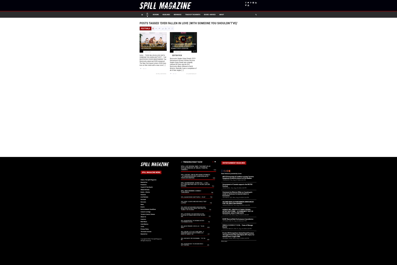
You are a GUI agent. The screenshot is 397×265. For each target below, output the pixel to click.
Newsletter (144, 182)
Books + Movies (210, 15)
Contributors (144, 224)
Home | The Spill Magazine (148, 180)
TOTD (142, 226)
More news (224, 241)
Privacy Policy (145, 229)
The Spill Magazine (156, 239)
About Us (143, 217)
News (142, 204)
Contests (143, 219)
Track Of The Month (192, 15)
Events (143, 207)
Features (143, 194)
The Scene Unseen (146, 231)
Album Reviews (145, 189)
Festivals (143, 199)
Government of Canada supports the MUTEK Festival (237, 185)
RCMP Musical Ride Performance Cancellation (237, 219)
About (221, 15)
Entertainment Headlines (148, 209)
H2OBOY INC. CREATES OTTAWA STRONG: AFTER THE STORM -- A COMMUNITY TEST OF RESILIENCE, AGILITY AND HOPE (237, 211)
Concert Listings (146, 212)
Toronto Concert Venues (148, 214)
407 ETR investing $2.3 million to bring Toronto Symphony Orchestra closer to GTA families (238, 177)
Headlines (166, 15)
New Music (177, 15)
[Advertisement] (198, 117)
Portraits (143, 202)
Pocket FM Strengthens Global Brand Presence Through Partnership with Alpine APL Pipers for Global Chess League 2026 (238, 234)
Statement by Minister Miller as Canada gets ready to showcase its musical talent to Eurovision (237, 194)
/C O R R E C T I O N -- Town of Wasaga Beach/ (237, 226)
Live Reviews (144, 197)
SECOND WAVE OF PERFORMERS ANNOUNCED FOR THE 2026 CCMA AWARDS (238, 202)
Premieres (144, 184)
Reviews (156, 15)
